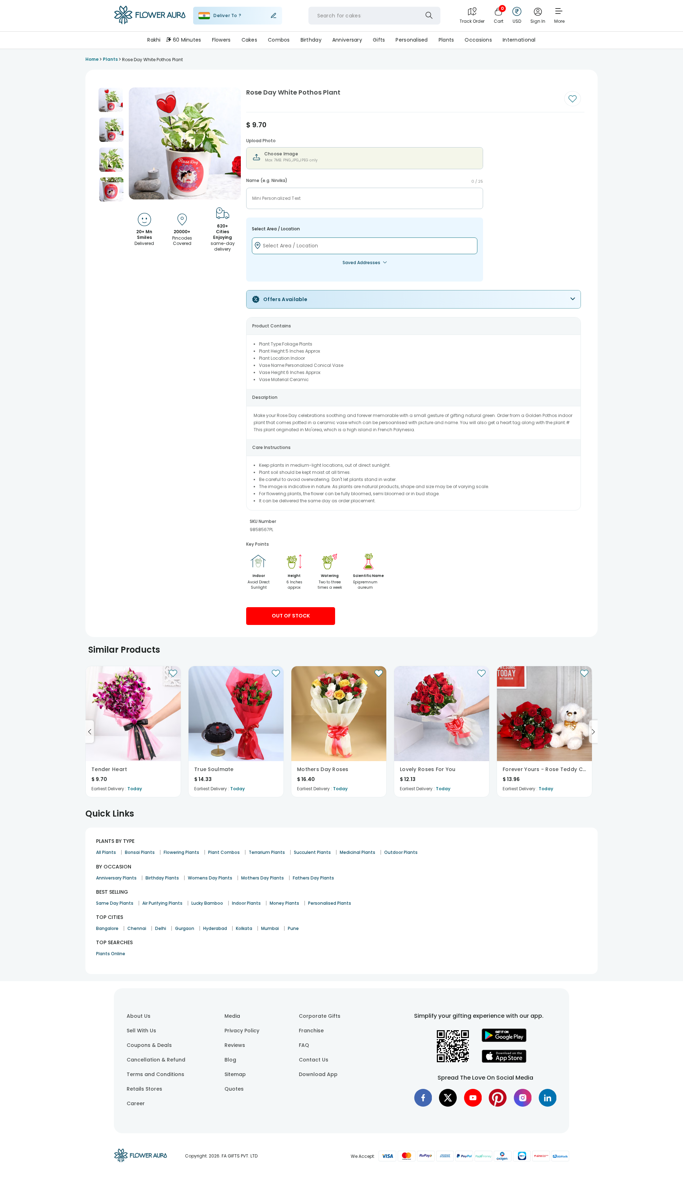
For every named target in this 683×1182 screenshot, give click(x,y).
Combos (279, 39)
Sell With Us (141, 1030)
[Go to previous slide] (89, 731)
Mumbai (270, 928)
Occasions (478, 39)
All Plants (106, 852)
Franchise (311, 1030)
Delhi (160, 928)
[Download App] (504, 1040)
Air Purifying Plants (162, 903)
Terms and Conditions (155, 1074)
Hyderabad (215, 928)
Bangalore (107, 928)
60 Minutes (187, 39)
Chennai (136, 928)
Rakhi (153, 39)
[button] (111, 100)
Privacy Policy (241, 1030)
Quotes (234, 1088)
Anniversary (347, 39)
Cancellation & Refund (156, 1059)
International (519, 39)
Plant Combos (224, 852)
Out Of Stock (291, 615)
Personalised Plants (329, 903)
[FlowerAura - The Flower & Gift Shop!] (150, 22)
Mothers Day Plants (262, 878)
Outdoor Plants (401, 852)
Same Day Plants (114, 903)
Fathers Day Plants (313, 878)
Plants (446, 39)
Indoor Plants (246, 903)
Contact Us (313, 1059)
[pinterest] (498, 1098)
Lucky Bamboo (207, 903)
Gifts (379, 39)
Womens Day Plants (210, 878)
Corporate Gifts (319, 1016)
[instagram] (522, 1098)
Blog (230, 1059)
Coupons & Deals (149, 1045)
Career (136, 1103)
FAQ (304, 1045)
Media (232, 1016)
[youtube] (473, 1098)
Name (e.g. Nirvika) (266, 180)
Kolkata (244, 928)
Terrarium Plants (267, 852)
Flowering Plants (181, 852)
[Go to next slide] (593, 731)
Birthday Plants (162, 878)
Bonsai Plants (140, 852)
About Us (138, 1016)
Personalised (412, 39)
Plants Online (110, 954)
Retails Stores (144, 1088)
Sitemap (235, 1074)
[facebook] (423, 1098)
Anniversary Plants (116, 878)
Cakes (249, 39)
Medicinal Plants (357, 852)
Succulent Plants (312, 852)
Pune (293, 928)
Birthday (311, 39)
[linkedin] (547, 1098)
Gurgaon (184, 928)
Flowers (221, 39)
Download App (318, 1074)
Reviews (234, 1045)
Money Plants (284, 903)
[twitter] (448, 1098)
